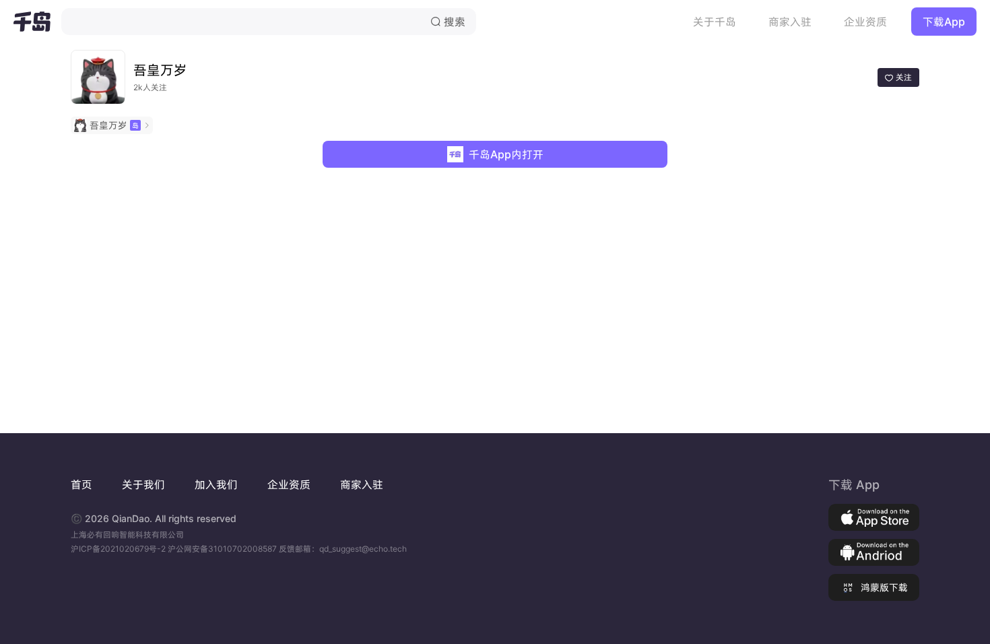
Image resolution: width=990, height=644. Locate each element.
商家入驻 (790, 21)
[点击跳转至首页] (32, 21)
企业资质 (865, 21)
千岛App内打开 (506, 154)
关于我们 (143, 484)
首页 (81, 484)
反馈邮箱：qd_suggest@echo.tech (343, 549)
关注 (898, 77)
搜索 (447, 21)
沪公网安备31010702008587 (223, 549)
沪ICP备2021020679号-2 (119, 549)
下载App (944, 21)
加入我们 (216, 484)
